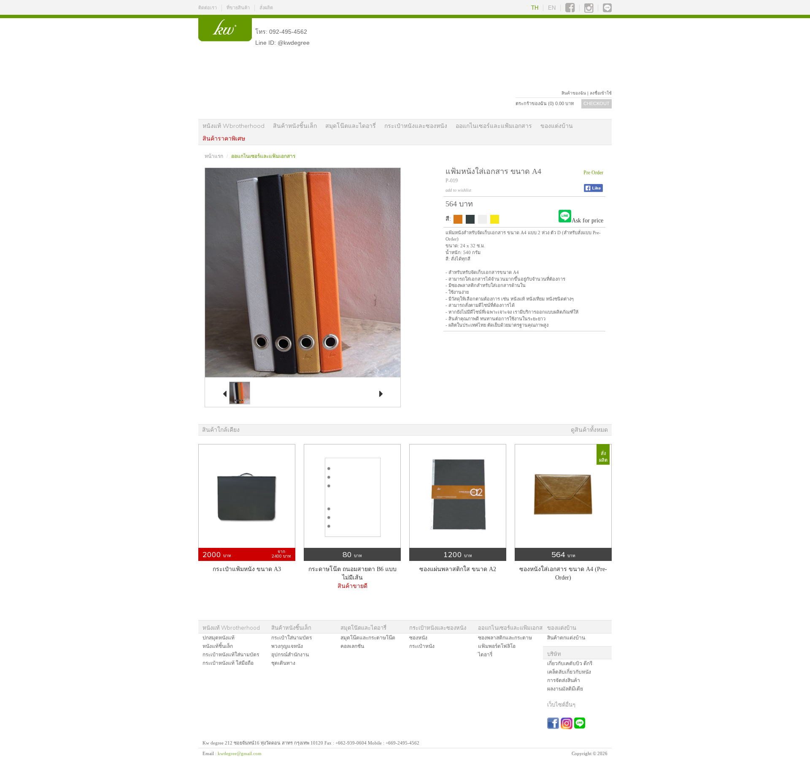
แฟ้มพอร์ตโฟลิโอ (497, 646)
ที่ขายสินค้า (238, 7)
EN (552, 8)
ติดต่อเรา (207, 7)
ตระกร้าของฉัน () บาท (545, 103)
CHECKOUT (596, 103)
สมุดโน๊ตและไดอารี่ (350, 126)
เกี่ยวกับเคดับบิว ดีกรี (569, 663)
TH (534, 8)
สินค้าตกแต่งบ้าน (566, 638)
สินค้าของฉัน (574, 93)
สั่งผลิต (266, 7)
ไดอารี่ (485, 655)
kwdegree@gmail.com (240, 753)
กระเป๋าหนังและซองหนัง (415, 126)
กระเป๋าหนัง (422, 646)
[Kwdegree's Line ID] (607, 8)
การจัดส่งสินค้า (563, 680)
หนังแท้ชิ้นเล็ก (217, 646)
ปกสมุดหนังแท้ (218, 638)
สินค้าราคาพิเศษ (223, 138)
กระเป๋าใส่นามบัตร (291, 638)
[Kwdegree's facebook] (570, 8)
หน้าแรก (214, 156)
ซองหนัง (418, 638)
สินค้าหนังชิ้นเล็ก (295, 126)
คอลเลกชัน (352, 646)
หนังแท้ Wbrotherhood (233, 126)
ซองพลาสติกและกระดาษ (505, 638)
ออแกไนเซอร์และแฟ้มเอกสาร (494, 126)
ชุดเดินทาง (283, 663)
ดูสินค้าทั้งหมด (589, 430)
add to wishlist (458, 190)
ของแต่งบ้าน (556, 126)
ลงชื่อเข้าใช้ (601, 93)
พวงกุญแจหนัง (287, 646)
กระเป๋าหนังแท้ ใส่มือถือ (228, 663)
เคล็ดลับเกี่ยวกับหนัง (569, 672)
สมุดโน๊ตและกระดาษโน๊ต (367, 638)
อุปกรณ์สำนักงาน (290, 655)
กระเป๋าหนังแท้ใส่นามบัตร (230, 655)
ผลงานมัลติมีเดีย (565, 689)
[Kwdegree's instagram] (588, 8)
